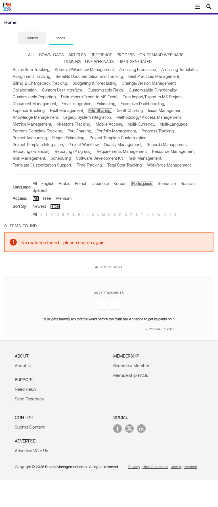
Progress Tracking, (158, 130)
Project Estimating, (68, 137)
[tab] (32, 38)
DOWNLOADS (51, 54)
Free (47, 198)
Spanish (40, 190)
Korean (120, 183)
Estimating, (106, 103)
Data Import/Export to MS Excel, (89, 96)
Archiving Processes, (138, 69)
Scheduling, (61, 158)
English (47, 183)
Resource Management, (173, 151)
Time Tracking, (90, 165)
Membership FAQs (130, 375)
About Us (23, 365)
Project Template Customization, (118, 137)
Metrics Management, (32, 124)
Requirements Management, (122, 151)
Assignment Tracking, (32, 76)
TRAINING (72, 61)
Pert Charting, (80, 130)
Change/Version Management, (149, 83)
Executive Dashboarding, (143, 103)
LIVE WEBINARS (99, 61)
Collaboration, (25, 90)
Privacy (134, 466)
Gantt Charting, (130, 110)
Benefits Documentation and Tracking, (90, 76)
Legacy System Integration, (87, 117)
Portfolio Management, (117, 130)
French (81, 183)
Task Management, (145, 158)
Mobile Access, (109, 124)
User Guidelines (155, 466)
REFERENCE (101, 54)
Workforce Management (169, 165)
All (35, 183)
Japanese (100, 183)
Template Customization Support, (42, 165)
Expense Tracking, (29, 110)
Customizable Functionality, (153, 90)
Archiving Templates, (179, 69)
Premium (64, 198)
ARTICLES (77, 54)
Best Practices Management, (154, 76)
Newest (39, 206)
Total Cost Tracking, (124, 165)
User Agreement (184, 466)
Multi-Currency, (141, 124)
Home (10, 22)
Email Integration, (77, 103)
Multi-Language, (174, 124)
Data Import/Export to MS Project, (153, 96)
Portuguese (142, 183)
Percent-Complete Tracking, (38, 130)
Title (55, 206)
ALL (31, 54)
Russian (188, 183)
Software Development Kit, (99, 158)
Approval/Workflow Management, (85, 69)
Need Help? (26, 389)
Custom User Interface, (62, 90)
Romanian (167, 183)
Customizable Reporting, (34, 96)
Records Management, (167, 144)
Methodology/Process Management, (149, 117)
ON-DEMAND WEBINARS (161, 54)
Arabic (64, 183)
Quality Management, (123, 144)
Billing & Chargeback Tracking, (40, 83)
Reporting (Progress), (73, 151)
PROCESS (126, 54)
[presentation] (32, 37)
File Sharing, (100, 110)
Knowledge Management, (36, 117)
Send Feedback (29, 398)
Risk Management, (29, 158)
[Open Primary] (197, 6)
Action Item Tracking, (31, 69)
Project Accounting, (30, 137)
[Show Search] (208, 6)
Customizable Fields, (106, 90)
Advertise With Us (31, 450)
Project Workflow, (83, 144)
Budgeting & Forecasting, (94, 83)
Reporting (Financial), (31, 151)
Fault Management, (67, 110)
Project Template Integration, (38, 144)
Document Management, (35, 103)
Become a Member (131, 365)
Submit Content (30, 426)
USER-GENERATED (135, 61)
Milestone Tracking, (73, 124)
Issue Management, (165, 110)
